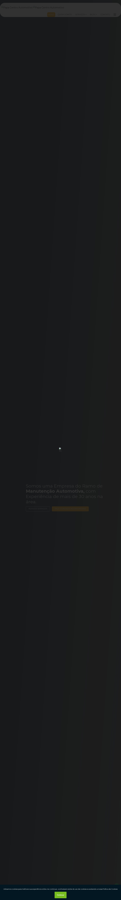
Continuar (60, 895)
